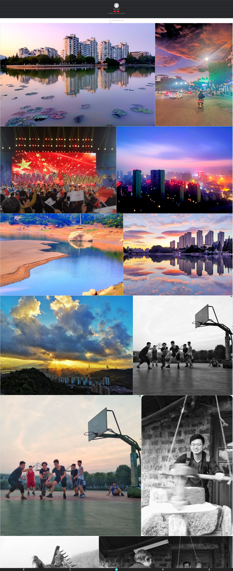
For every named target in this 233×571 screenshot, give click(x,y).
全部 (110, 20)
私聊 (118, 11)
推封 (119, 20)
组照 (116, 20)
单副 (113, 20)
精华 (122, 20)
